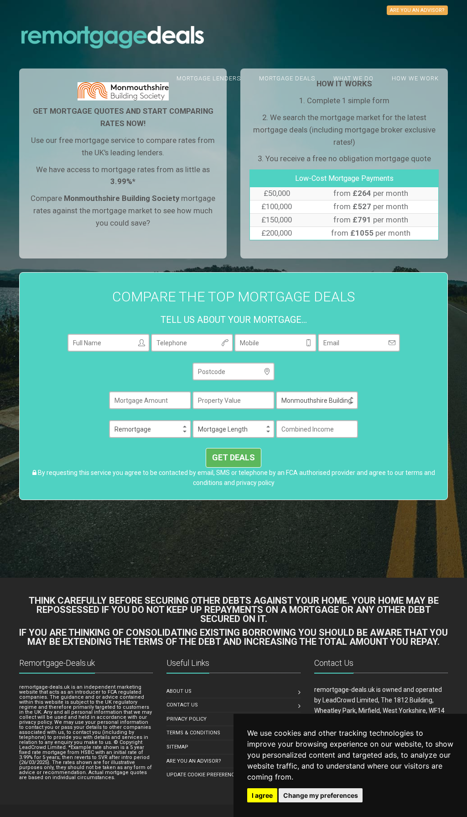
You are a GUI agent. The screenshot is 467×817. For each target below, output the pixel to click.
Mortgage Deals (287, 78)
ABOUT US (179, 691)
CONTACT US (182, 705)
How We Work (415, 78)
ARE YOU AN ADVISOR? (193, 761)
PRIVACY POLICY (186, 719)
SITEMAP (177, 747)
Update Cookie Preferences (203, 775)
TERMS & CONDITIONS (193, 733)
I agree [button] (262, 795)
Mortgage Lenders (208, 78)
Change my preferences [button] (320, 795)
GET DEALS (233, 457)
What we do (353, 78)
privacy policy (255, 482)
